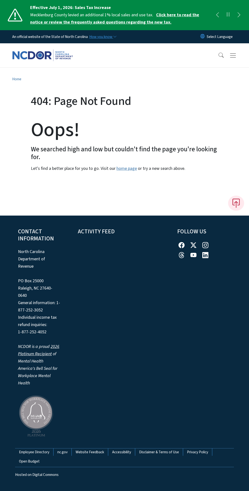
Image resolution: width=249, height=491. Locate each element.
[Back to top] (236, 203)
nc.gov (62, 452)
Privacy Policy (197, 452)
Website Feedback (90, 452)
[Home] (42, 50)
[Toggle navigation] (237, 55)
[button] (218, 55)
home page (126, 168)
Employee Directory (34, 452)
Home (16, 79)
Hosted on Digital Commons (37, 474)
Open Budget (29, 461)
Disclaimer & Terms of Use (159, 452)
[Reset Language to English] (202, 36)
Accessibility (121, 452)
